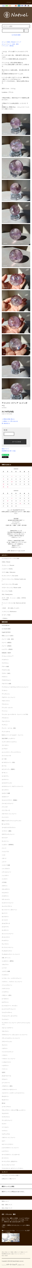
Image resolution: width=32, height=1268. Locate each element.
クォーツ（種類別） (7, 642)
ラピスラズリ (5, 1113)
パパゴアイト (5, 992)
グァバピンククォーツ (7, 803)
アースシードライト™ (7, 656)
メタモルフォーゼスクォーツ (9, 1089)
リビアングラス (6, 1134)
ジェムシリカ (5, 851)
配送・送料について (15, 1252)
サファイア (5, 837)
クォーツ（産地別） (7, 646)
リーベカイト (5, 1127)
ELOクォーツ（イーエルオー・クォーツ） (13, 735)
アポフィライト (6, 700)
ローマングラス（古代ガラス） (10, 1161)
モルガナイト (5, 1096)
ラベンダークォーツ (7, 1120)
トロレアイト (5, 964)
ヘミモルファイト (6, 1062)
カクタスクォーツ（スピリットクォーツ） (13, 786)
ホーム (3, 42)
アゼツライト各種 (6, 683)
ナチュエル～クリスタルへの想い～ (11, 1175)
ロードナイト (5, 1158)
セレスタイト (5, 916)
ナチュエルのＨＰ (20, 1230)
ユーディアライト (6, 1106)
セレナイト (5, 913)
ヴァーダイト (5, 745)
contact (21, 1225)
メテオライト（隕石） (7, 1086)
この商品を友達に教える (8, 419)
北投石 (3, 1072)
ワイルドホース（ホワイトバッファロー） (13, 1168)
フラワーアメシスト (7, 1041)
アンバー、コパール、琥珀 (9, 728)
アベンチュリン (6, 694)
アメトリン (5, 711)
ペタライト (5, 1048)
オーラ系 (4, 759)
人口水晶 (4, 882)
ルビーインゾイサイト (7, 1144)
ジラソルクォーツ (6, 872)
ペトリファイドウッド (7, 1051)
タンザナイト (5, 930)
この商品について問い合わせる (10, 421)
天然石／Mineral (11, 42)
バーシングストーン (7, 985)
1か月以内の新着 (16, 35)
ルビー (3, 1141)
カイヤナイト (5, 779)
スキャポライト (6, 889)
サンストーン (5, 841)
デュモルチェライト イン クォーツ (11, 954)
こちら (19, 523)
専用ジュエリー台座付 (7, 635)
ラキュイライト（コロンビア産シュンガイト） (14, 1110)
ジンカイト (5, 879)
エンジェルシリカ (6, 755)
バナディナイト (6, 988)
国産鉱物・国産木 (6, 652)
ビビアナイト (5, 1002)
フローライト (5, 1031)
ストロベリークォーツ (7, 902)
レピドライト (5, 1151)
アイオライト (5, 659)
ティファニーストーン (7, 947)
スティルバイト (6, 899)
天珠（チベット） (6, 957)
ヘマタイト (5, 1055)
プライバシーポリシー (19, 1253)
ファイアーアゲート (7, 1012)
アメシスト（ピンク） (7, 707)
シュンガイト (5, 875)
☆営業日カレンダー (16, 537)
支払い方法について (6, 1252)
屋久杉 (3, 1103)
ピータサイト (5, 998)
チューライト (5, 944)
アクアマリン (5, 663)
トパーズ (4, 968)
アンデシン (5, 724)
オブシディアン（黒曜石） (9, 769)
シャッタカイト (6, 868)
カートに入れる (16, 441)
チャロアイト (5, 940)
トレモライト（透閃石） (8, 961)
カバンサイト (5, 789)
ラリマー (4, 1123)
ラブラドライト (6, 1117)
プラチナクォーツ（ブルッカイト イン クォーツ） (15, 1034)
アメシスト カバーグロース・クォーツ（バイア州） (15, 714)
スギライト (5, 885)
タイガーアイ (5, 926)
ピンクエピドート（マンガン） (10, 1005)
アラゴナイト (5, 718)
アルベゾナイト (6, 721)
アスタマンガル (6, 670)
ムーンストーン (6, 1082)
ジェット (4, 848)
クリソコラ (5, 807)
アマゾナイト (5, 704)
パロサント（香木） (7, 995)
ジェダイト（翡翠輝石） (8, 844)
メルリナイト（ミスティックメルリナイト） (13, 1093)
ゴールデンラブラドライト (9, 827)
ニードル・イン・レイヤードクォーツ (11, 978)
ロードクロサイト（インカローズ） (11, 1154)
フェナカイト (5, 1019)
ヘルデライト (5, 1065)
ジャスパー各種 (6, 865)
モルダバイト (5, 1099)
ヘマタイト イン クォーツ (8, 1058)
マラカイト (5, 1079)
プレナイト (5, 1045)
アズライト (5, 676)
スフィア (18, 42)
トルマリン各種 (6, 971)
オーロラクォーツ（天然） (9, 762)
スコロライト (5, 896)
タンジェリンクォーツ (7, 933)
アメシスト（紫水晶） (8, 45)
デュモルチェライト (7, 951)
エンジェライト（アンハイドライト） (11, 752)
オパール (4, 766)
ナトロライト (5, 974)
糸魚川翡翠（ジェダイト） (9, 738)
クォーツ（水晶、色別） (13, 44)
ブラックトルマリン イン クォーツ (11, 1038)
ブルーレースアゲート (7, 1027)
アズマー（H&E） (6, 673)
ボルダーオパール (6, 1076)
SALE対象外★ (5, 625)
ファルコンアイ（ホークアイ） (10, 1016)
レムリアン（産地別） (7, 649)
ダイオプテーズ (6, 923)
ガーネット (5, 772)
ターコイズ (5, 920)
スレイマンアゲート (7, 906)
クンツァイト (5, 817)
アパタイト (5, 690)
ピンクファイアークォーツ (9, 1009)
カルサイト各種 (6, 793)
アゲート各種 (5, 666)
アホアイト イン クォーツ (8, 697)
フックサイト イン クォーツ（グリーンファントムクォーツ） (16, 1023)
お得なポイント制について (9, 1178)
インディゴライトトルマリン (9, 741)
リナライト (5, 1130)
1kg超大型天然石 (6, 632)
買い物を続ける (6, 423)
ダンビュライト (6, 937)
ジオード (4, 858)
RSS (3, 1255)
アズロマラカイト (6, 680)
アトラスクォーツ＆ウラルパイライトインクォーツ (15, 687)
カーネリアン (5, 776)
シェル (3, 855)
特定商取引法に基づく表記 (9, 451)
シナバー (4, 861)
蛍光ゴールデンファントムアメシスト (11, 820)
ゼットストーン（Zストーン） (10, 909)
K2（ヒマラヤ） (6, 824)
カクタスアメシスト (7, 783)
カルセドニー (5, 796)
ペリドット (5, 1069)
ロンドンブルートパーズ (8, 1165)
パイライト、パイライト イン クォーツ (12, 981)
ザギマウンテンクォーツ (8, 834)
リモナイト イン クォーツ (8, 1137)
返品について (5, 448)
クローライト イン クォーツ (9, 813)
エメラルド (5, 748)
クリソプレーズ (6, 810)
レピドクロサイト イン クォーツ (10, 1147)
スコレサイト (5, 892)
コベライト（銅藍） (7, 831)
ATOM (6, 1255)
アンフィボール (6, 731)
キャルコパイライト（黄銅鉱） (10, 800)
